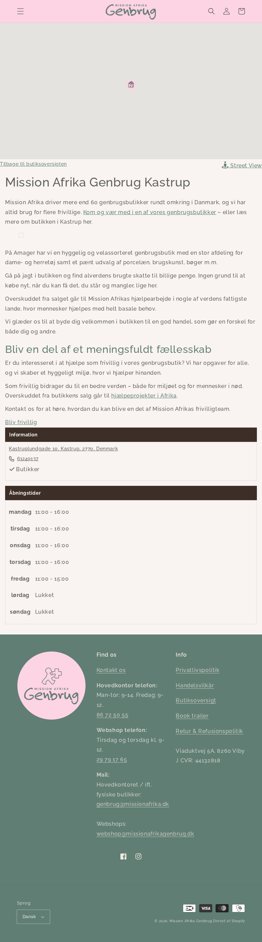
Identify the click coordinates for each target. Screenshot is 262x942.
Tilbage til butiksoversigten (33, 164)
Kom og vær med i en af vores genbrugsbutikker (149, 212)
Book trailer (192, 716)
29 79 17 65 (112, 759)
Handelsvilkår (195, 685)
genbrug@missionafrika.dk (133, 804)
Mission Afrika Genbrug (191, 921)
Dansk (29, 916)
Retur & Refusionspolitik (209, 731)
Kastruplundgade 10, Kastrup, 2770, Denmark (63, 448)
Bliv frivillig (21, 422)
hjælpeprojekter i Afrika (143, 395)
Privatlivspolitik (197, 670)
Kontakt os (111, 670)
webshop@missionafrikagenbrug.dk (145, 834)
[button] (20, 11)
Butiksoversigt (196, 700)
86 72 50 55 (113, 715)
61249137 (28, 458)
